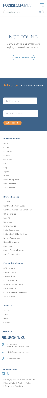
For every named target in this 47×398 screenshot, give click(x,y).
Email (6, 108)
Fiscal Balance (9, 288)
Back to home (22, 57)
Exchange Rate (10, 280)
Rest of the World (11, 242)
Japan (6, 172)
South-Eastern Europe (13, 250)
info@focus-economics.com (19, 352)
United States (9, 184)
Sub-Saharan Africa (12, 254)
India (5, 163)
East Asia (7, 218)
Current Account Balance (15, 292)
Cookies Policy (24, 383)
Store (5, 314)
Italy (5, 167)
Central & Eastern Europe (14, 206)
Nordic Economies (11, 238)
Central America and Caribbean (17, 210)
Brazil (5, 143)
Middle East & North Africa (15, 234)
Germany (7, 159)
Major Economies (11, 230)
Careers (6, 322)
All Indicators (9, 296)
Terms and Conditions (15, 386)
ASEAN (6, 202)
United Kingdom (11, 180)
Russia (6, 176)
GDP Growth (9, 268)
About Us (7, 310)
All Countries (9, 188)
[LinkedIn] (3, 373)
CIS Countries (9, 214)
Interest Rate (9, 276)
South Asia (8, 246)
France (6, 155)
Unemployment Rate (13, 284)
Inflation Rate (9, 272)
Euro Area (7, 151)
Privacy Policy (9, 383)
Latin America (9, 226)
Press (5, 318)
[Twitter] (8, 373)
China (6, 147)
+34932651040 (13, 358)
